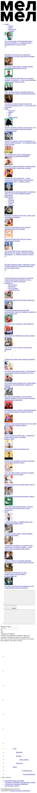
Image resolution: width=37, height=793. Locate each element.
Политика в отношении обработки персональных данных (16, 785)
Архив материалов (29, 774)
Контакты (19, 752)
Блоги (6, 511)
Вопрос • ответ (9, 439)
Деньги (10, 26)
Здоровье (11, 31)
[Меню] (20, 616)
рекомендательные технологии (20, 790)
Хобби (10, 203)
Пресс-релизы (24, 759)
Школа (10, 112)
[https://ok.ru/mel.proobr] (19, 729)
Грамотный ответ (14, 290)
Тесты (6, 361)
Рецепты (11, 205)
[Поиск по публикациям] (20, 597)
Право (10, 27)
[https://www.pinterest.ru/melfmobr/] (19, 714)
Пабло (15, 767)
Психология (12, 29)
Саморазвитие (13, 117)
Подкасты (19, 763)
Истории (11, 200)
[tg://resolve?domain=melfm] (19, 656)
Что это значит (13, 288)
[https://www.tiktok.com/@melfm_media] (19, 700)
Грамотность (9, 283)
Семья (7, 24)
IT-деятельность (27, 770)
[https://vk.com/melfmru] (19, 685)
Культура (11, 202)
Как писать (12, 286)
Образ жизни (9, 197)
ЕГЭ (9, 114)
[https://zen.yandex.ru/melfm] (19, 671)
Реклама (18, 756)
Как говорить (12, 285)
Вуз (9, 115)
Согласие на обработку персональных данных (20, 782)
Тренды (10, 198)
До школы (11, 110)
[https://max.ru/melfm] (19, 743)
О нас (15, 748)
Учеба (6, 109)
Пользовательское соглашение (14, 780)
